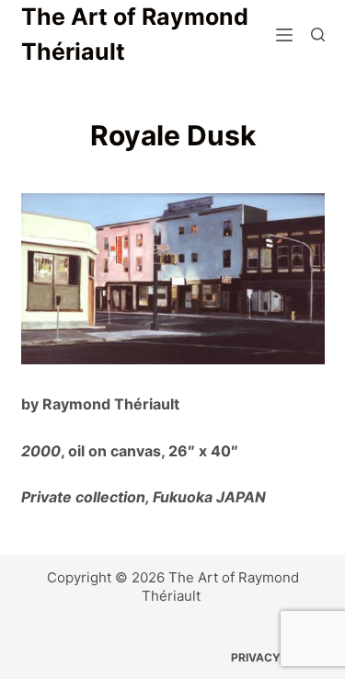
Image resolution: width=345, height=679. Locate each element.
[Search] (318, 34)
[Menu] (284, 35)
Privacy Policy (278, 657)
